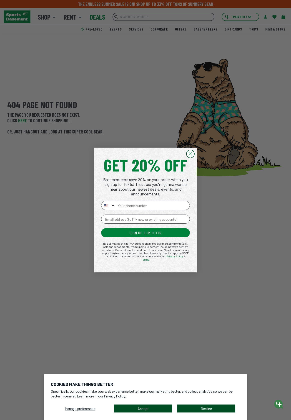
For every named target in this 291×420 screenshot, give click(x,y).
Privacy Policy (174, 256)
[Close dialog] (190, 154)
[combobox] (108, 205)
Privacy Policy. (115, 396)
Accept (143, 408)
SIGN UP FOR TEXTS (145, 232)
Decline (206, 408)
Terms (145, 259)
